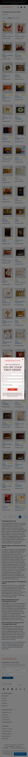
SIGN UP (12, 389)
